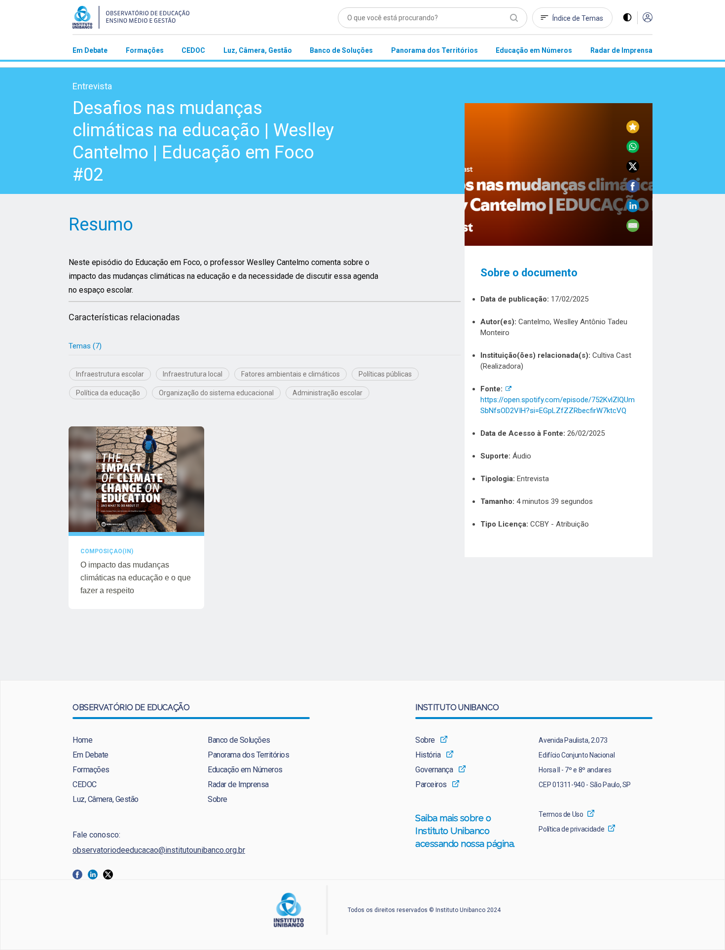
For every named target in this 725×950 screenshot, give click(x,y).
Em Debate (90, 755)
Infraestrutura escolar (110, 374)
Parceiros (431, 784)
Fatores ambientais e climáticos (290, 374)
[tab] (85, 346)
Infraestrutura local (192, 374)
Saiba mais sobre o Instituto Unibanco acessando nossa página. (466, 831)
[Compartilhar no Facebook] (632, 189)
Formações (90, 769)
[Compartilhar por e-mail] (632, 229)
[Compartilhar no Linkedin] (632, 209)
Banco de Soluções (239, 740)
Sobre (217, 799)
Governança (434, 769)
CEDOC (84, 784)
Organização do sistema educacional (216, 393)
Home (82, 740)
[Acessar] (647, 18)
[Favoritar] (632, 130)
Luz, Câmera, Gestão (105, 799)
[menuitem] (90, 50)
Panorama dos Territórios (248, 755)
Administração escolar (327, 393)
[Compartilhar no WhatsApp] (632, 150)
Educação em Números (245, 769)
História (427, 755)
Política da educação (108, 393)
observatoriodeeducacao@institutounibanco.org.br (158, 850)
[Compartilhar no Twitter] (632, 170)
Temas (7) (85, 346)
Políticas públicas (385, 374)
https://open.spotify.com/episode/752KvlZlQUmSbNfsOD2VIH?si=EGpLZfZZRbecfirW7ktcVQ (557, 399)
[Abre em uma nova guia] (80, 873)
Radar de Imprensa (238, 784)
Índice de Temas (577, 18)
